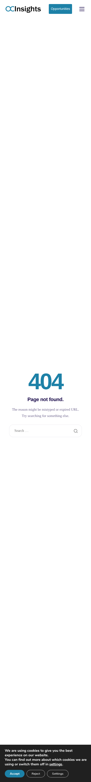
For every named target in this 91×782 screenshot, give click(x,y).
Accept (14, 774)
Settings (57, 774)
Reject (36, 774)
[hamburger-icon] (81, 9)
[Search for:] (45, 431)
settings (55, 764)
